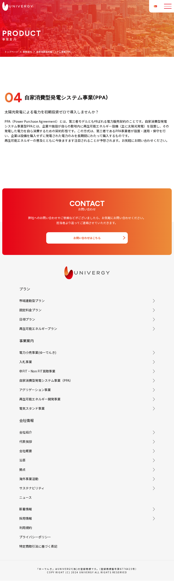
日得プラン (27, 319)
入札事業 (25, 361)
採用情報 (25, 518)
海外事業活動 (28, 478)
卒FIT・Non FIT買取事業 (37, 371)
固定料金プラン (30, 310)
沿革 (22, 460)
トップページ (11, 51)
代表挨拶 (25, 441)
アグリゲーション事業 (35, 389)
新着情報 (25, 509)
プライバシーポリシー (35, 537)
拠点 (22, 469)
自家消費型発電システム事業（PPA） (46, 380)
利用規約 (25, 527)
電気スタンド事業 (32, 408)
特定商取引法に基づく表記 (38, 546)
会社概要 (25, 451)
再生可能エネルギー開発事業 (39, 399)
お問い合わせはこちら (87, 238)
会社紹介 (25, 432)
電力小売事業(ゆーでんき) (37, 352)
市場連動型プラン (32, 300)
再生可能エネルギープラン (38, 328)
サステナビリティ (31, 488)
